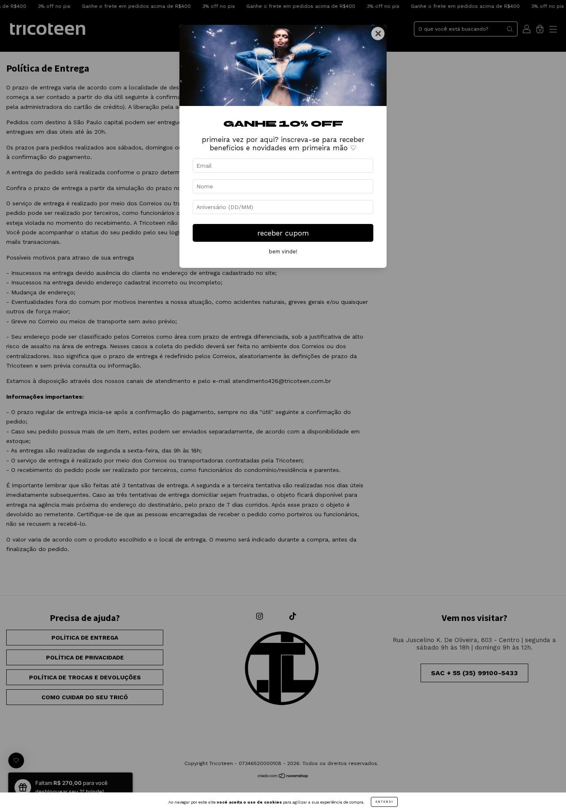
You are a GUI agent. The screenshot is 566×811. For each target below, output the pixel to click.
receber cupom (283, 233)
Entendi (384, 802)
